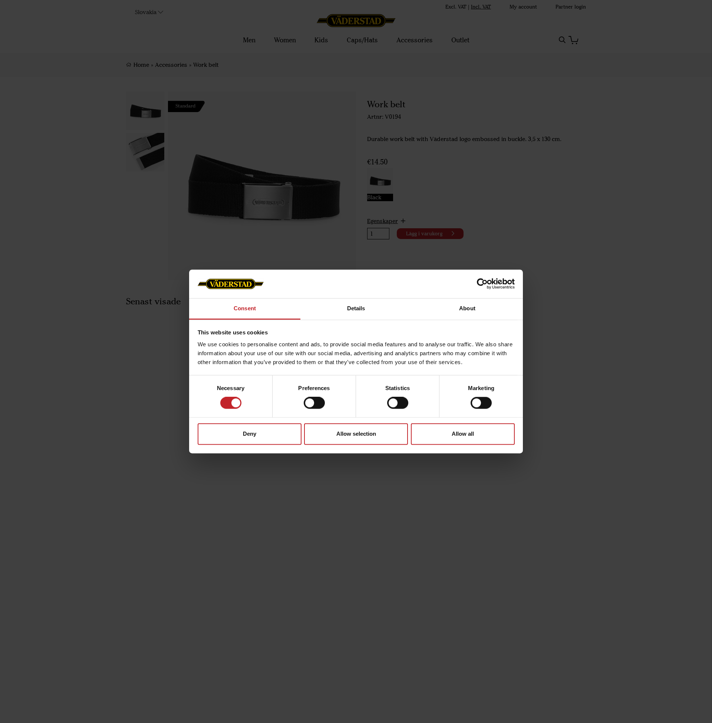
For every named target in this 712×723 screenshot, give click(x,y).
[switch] (314, 403)
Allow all (463, 434)
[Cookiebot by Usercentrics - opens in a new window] (482, 283)
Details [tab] (356, 308)
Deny (249, 434)
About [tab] (467, 308)
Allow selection (356, 434)
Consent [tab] (245, 308)
